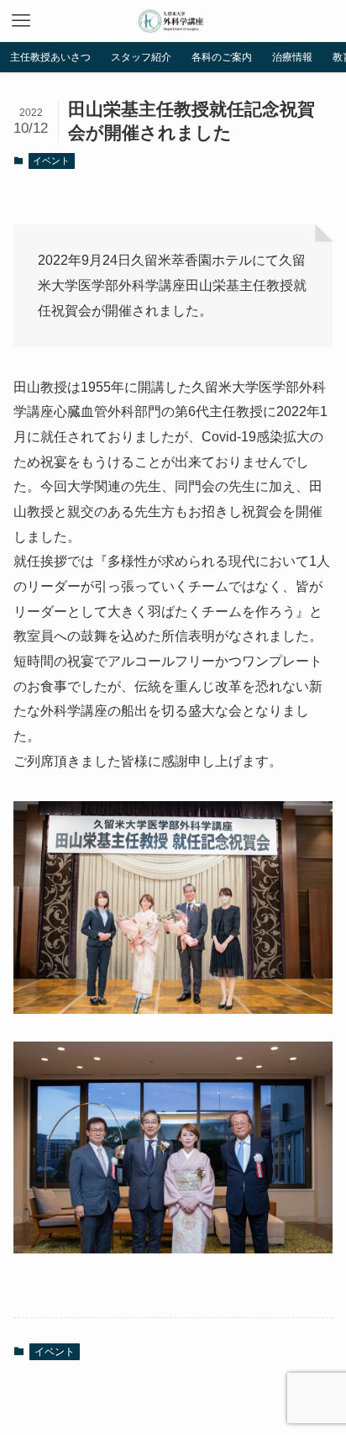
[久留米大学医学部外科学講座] (172, 21)
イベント (51, 161)
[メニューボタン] (21, 21)
